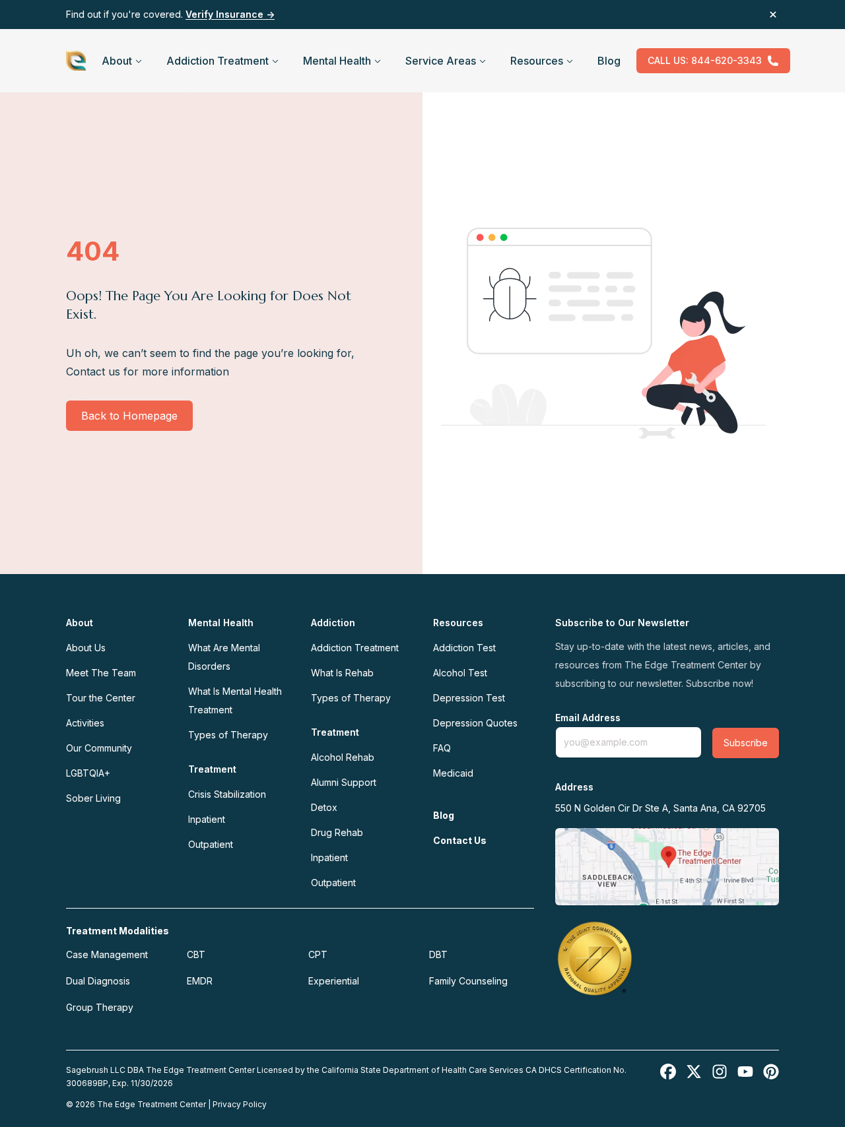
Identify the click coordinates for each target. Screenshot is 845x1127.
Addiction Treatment (217, 60)
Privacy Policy (240, 1104)
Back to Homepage (129, 415)
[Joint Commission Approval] (594, 958)
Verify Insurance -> (230, 14)
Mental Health (337, 60)
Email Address (588, 718)
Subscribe (746, 742)
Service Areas (440, 60)
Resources (536, 60)
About (117, 60)
